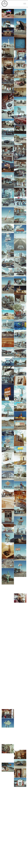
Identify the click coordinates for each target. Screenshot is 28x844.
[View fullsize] (8, 13)
